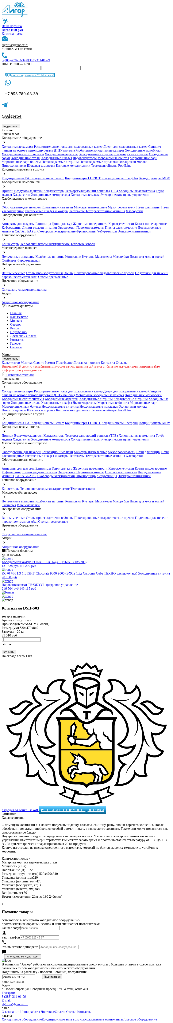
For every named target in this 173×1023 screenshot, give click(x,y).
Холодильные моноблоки (143, 150)
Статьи (71, 1012)
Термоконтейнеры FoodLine (111, 165)
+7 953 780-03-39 (21, 93)
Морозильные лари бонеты (21, 162)
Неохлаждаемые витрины (60, 162)
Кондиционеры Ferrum (47, 178)
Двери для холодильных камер (125, 146)
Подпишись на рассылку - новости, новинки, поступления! (45, 972)
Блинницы (43, 224)
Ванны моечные (13, 273)
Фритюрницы (86, 231)
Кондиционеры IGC (16, 178)
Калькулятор (19, 317)
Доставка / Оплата (23, 336)
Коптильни (73, 256)
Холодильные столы (25, 158)
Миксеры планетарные (90, 207)
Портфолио (18, 332)
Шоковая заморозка (41, 165)
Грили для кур (62, 224)
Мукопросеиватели (121, 207)
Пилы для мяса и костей (147, 256)
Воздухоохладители (28, 191)
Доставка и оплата (86, 362)
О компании (10, 1012)
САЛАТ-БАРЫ (25, 231)
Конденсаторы (53, 191)
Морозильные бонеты (113, 158)
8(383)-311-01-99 (38, 60)
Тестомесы (77, 211)
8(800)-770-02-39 (14, 60)
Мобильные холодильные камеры (100, 150)
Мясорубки (121, 256)
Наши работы (30, 1012)
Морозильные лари (143, 158)
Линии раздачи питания (39, 227)
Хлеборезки (134, 211)
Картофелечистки (121, 224)
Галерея (15, 343)
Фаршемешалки (28, 260)
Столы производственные (45, 273)
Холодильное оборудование (22, 1019)
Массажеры (103, 256)
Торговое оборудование (140, 1019)
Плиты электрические (121, 227)
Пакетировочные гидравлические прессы (104, 273)
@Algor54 (12, 116)
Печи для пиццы (148, 207)
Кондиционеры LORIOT (83, 178)
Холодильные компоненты (103, 1019)
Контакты (17, 339)
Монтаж (16, 320)
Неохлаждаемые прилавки (99, 162)
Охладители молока (133, 162)
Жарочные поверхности (90, 224)
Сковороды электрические (56, 231)
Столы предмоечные (53, 277)
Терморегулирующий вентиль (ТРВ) (92, 191)
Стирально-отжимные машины (24, 289)
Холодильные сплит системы (23, 154)
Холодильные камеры (17, 146)
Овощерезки (67, 227)
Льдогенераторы (85, 158)
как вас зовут (11, 928)
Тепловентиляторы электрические (45, 244)
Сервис (38, 362)
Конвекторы (10, 244)
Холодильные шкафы (56, 158)
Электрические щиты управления (124, 194)
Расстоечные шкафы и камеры (46, 211)
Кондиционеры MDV (154, 178)
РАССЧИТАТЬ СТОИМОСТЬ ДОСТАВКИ (72, 810)
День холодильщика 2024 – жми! (31, 75)
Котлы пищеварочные (151, 224)
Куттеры (88, 256)
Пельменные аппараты (18, 256)
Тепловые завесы (82, 244)
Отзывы (16, 347)
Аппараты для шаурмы (18, 224)
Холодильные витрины (96, 154)
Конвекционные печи (57, 207)
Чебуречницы (107, 231)
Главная (16, 313)
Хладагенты (21, 194)
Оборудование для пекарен (21, 207)
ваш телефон (11, 937)
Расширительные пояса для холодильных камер (68, 146)
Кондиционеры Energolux (119, 178)
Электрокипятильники (134, 231)
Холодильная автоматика (137, 191)
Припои (7, 191)
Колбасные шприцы (49, 256)
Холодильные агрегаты (61, 154)
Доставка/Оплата (53, 1012)
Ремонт (15, 328)
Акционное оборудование (20, 302)
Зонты (68, 273)
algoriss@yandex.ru (15, 45)
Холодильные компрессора (50, 194)
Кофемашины (11, 227)
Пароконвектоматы (90, 227)
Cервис (15, 324)
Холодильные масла (85, 194)
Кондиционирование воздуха (63, 1019)
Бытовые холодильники (73, 165)
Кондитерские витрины (131, 154)
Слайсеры (9, 260)
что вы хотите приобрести (20, 947)
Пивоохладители (14, 165)
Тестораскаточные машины (105, 211)
